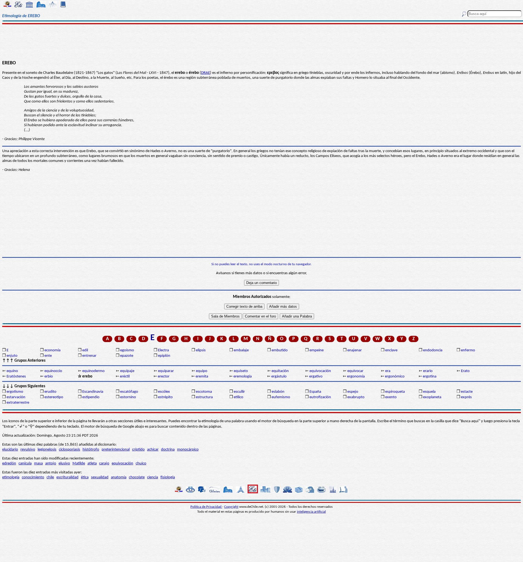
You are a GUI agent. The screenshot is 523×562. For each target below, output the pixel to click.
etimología (10, 477)
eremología (242, 376)
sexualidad (99, 477)
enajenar (354, 350)
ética (85, 477)
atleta (92, 463)
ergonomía (356, 376)
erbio (48, 376)
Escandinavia (92, 392)
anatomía (118, 477)
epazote (126, 356)
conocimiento (33, 477)
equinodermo (93, 371)
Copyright (231, 507)
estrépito (165, 397)
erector (163, 376)
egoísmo (127, 350)
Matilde (78, 463)
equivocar (355, 371)
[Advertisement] (261, 41)
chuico (141, 463)
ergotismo (15, 392)
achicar (153, 450)
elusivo (64, 463)
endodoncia (432, 350)
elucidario (10, 450)
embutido (280, 350)
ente (48, 356)
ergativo (316, 376)
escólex (164, 392)
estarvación (16, 397)
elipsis (201, 350)
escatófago (129, 392)
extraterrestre (18, 403)
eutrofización (320, 397)
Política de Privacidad (206, 507)
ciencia (152, 477)
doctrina (168, 450)
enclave (391, 350)
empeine (316, 350)
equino (12, 371)
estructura (204, 397)
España (315, 392)
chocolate (137, 477)
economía (52, 350)
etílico (238, 397)
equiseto (241, 371)
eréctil (125, 376)
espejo (352, 392)
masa (38, 463)
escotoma (204, 392)
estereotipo (53, 397)
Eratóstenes (16, 376)
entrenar (89, 356)
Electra (163, 350)
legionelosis (47, 450)
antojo (50, 463)
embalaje (241, 350)
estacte (467, 392)
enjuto (12, 356)
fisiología (167, 477)
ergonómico (395, 376)
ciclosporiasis (69, 450)
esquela (429, 392)
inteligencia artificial (311, 511)
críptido (138, 450)
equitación (280, 371)
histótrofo (91, 450)
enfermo (468, 350)
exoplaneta (432, 397)
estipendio (90, 397)
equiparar (166, 371)
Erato (465, 371)
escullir (239, 392)
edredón (9, 463)
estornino (128, 397)
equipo (201, 371)
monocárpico (188, 450)
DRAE (205, 73)
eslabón (278, 392)
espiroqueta (395, 392)
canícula (25, 463)
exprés (466, 397)
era (387, 371)
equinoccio (53, 371)
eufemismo (281, 397)
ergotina (429, 376)
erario (428, 371)
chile (50, 477)
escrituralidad (67, 477)
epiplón (164, 356)
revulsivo (27, 450)
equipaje (127, 371)
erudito (50, 392)
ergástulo (279, 376)
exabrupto (355, 397)
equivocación (320, 371)
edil (85, 350)
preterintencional (116, 450)
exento (391, 397)
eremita (202, 376)
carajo (104, 463)
